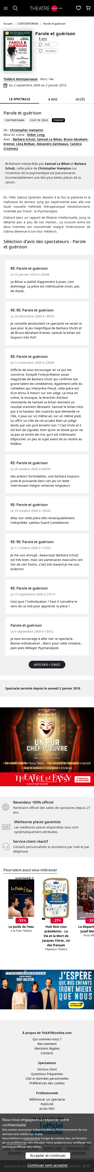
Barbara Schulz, (24, 139)
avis (47, 44)
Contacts (47, 1053)
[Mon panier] (88, 8)
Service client (47, 1069)
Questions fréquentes (47, 1074)
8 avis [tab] (52, 99)
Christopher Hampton (26, 130)
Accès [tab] (80, 99)
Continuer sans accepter (48, 1165)
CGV (28, 1078)
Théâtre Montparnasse (20, 79)
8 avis (43, 38)
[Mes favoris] (78, 8)
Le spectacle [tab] (19, 99)
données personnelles (52, 1078)
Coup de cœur (39, 120)
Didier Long (36, 135)
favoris (50, 51)
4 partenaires (31, 1138)
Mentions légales (47, 1048)
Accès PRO (47, 1108)
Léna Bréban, (26, 144)
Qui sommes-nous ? (47, 1039)
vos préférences (16, 1143)
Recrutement (47, 1044)
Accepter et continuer (48, 1155)
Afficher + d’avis (47, 664)
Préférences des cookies (47, 1083)
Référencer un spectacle (47, 1099)
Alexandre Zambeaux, (53, 144)
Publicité (47, 1104)
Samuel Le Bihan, (50, 139)
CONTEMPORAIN (14, 120)
